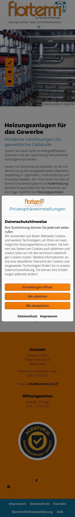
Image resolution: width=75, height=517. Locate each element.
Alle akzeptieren (37, 306)
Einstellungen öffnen (37, 287)
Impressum (48, 316)
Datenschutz (27, 316)
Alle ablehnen (37, 296)
